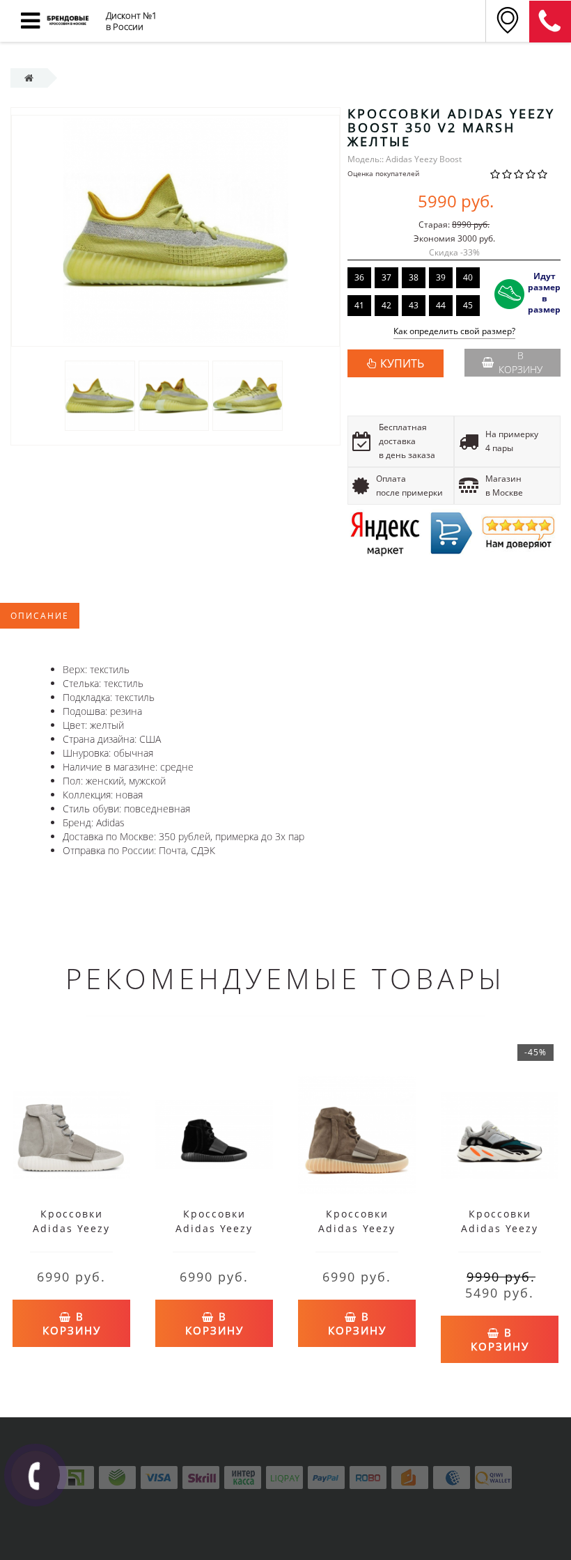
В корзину (520, 362)
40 (468, 277)
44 (441, 305)
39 (441, 277)
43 (414, 305)
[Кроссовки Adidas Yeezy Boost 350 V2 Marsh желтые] (100, 395)
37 (386, 277)
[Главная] (28, 77)
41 (359, 305)
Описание (39, 616)
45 (468, 305)
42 (386, 305)
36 (359, 277)
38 (414, 277)
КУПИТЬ (402, 363)
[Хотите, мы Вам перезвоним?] (35, 1475)
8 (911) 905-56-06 (550, 21)
